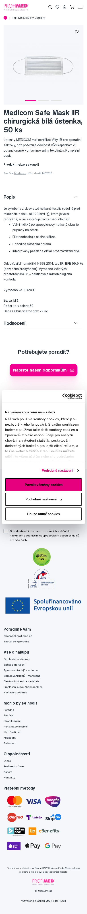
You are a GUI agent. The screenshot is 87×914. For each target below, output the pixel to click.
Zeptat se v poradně (16, 641)
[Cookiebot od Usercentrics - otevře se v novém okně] (62, 396)
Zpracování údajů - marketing (22, 675)
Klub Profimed (12, 732)
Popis (9, 197)
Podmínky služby (39, 872)
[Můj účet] (64, 7)
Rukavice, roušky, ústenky (28, 17)
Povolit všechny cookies (43, 484)
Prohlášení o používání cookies (23, 686)
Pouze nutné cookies (43, 514)
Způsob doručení (14, 664)
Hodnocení (14, 323)
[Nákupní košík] (72, 7)
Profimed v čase (14, 766)
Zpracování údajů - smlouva (21, 670)
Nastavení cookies (15, 692)
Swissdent (10, 743)
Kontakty (9, 777)
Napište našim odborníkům (40, 370)
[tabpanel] (43, 65)
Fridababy (10, 737)
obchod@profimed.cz (18, 635)
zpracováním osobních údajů (61, 535)
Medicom (20, 173)
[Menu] (80, 7)
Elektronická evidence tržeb (21, 681)
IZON (49, 900)
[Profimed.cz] (16, 6)
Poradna (9, 709)
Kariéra (8, 771)
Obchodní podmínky (17, 659)
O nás (7, 760)
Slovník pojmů (12, 720)
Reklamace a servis (15, 726)
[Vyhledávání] (50, 7)
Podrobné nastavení (57, 470)
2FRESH (60, 900)
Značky (8, 715)
